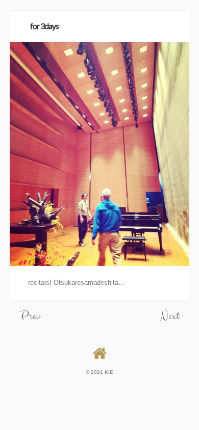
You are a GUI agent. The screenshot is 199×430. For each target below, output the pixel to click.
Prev (30, 316)
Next (169, 316)
